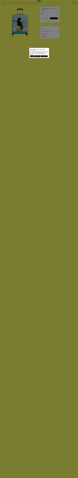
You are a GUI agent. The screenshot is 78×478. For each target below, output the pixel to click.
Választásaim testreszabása (44, 56)
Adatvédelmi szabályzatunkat (40, 53)
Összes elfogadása (32, 56)
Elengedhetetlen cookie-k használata (37, 56)
